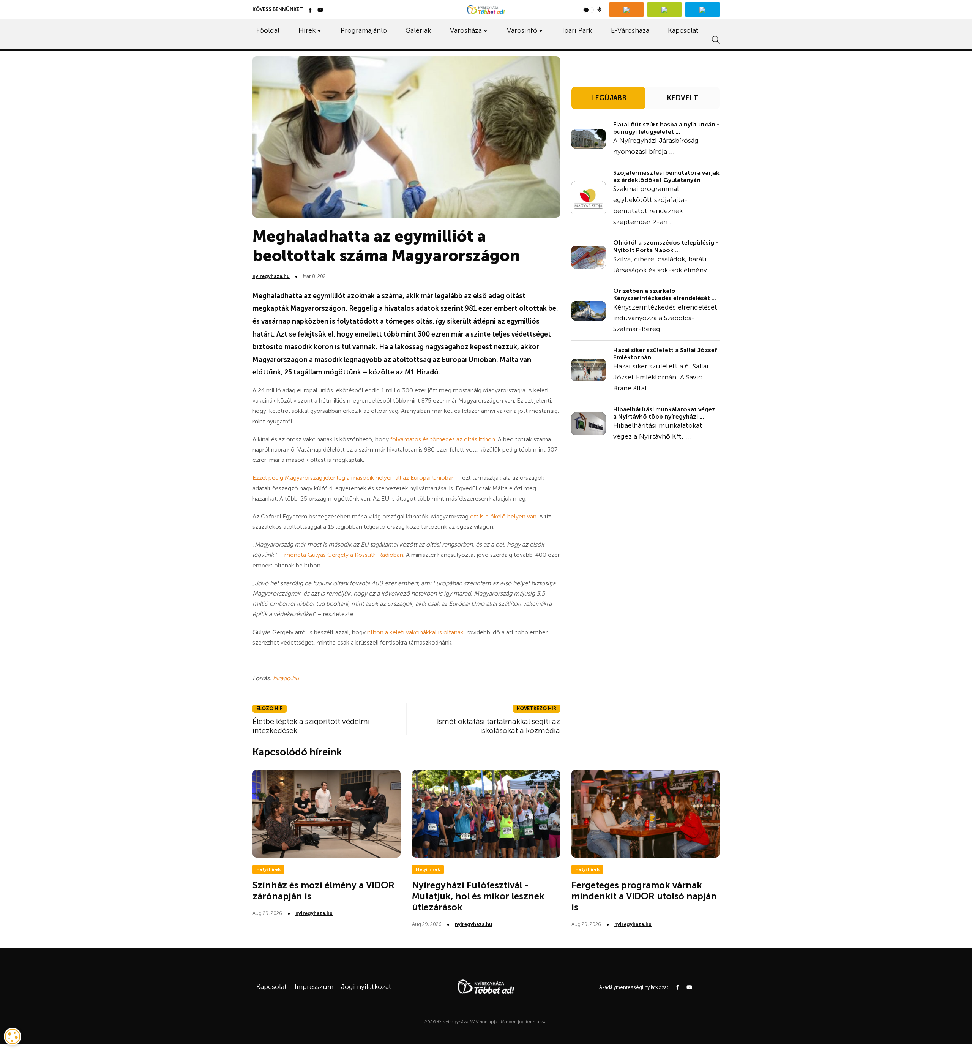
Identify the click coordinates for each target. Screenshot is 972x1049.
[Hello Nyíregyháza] (702, 9)
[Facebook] (310, 10)
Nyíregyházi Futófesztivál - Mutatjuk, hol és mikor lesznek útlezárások (478, 896)
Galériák (418, 30)
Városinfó (522, 30)
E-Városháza (630, 30)
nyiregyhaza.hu (271, 276)
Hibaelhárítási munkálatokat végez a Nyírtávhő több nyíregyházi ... (664, 413)
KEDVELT (682, 98)
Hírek (307, 30)
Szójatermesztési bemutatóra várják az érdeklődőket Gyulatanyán (666, 176)
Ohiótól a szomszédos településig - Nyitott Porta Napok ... (665, 246)
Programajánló (364, 30)
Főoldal (267, 30)
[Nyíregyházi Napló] (664, 9)
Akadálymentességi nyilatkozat (633, 987)
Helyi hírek (268, 869)
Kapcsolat (683, 30)
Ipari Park (577, 30)
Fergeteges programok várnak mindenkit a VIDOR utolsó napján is (644, 896)
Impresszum (314, 987)
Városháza (466, 30)
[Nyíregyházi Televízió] (626, 9)
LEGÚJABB (608, 98)
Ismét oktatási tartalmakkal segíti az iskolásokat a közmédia (498, 726)
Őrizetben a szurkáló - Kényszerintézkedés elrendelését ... (664, 294)
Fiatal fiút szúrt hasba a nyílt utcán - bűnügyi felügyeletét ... (666, 128)
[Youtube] (320, 10)
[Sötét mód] (592, 9)
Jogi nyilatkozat (366, 987)
